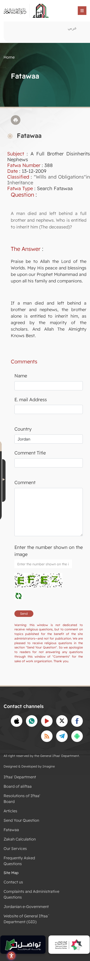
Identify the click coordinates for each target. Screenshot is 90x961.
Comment (25, 482)
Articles (10, 810)
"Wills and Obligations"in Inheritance (48, 180)
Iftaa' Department (20, 776)
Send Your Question (21, 820)
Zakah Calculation (20, 839)
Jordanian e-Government (26, 906)
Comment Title (30, 453)
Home (9, 57)
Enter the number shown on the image (48, 550)
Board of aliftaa (18, 786)
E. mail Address (30, 399)
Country (23, 429)
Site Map (11, 872)
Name (20, 376)
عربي (72, 28)
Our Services (15, 848)
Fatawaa (11, 829)
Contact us (13, 882)
